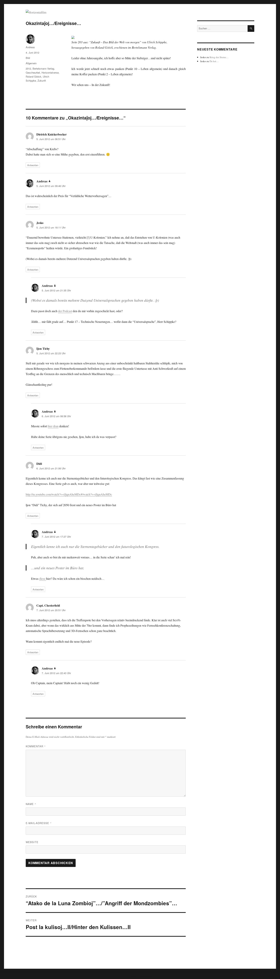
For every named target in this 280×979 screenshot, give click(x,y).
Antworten (32, 165)
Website (32, 842)
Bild (28, 58)
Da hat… (214, 61)
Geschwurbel (33, 72)
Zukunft (42, 80)
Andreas (30, 47)
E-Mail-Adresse (39, 823)
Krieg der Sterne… (219, 57)
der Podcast (65, 311)
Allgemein (31, 63)
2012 (28, 68)
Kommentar (36, 746)
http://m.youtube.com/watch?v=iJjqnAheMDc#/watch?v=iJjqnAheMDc (69, 494)
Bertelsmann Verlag (43, 68)
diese (42, 578)
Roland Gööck (33, 76)
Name (31, 804)
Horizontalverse (50, 72)
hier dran (53, 426)
